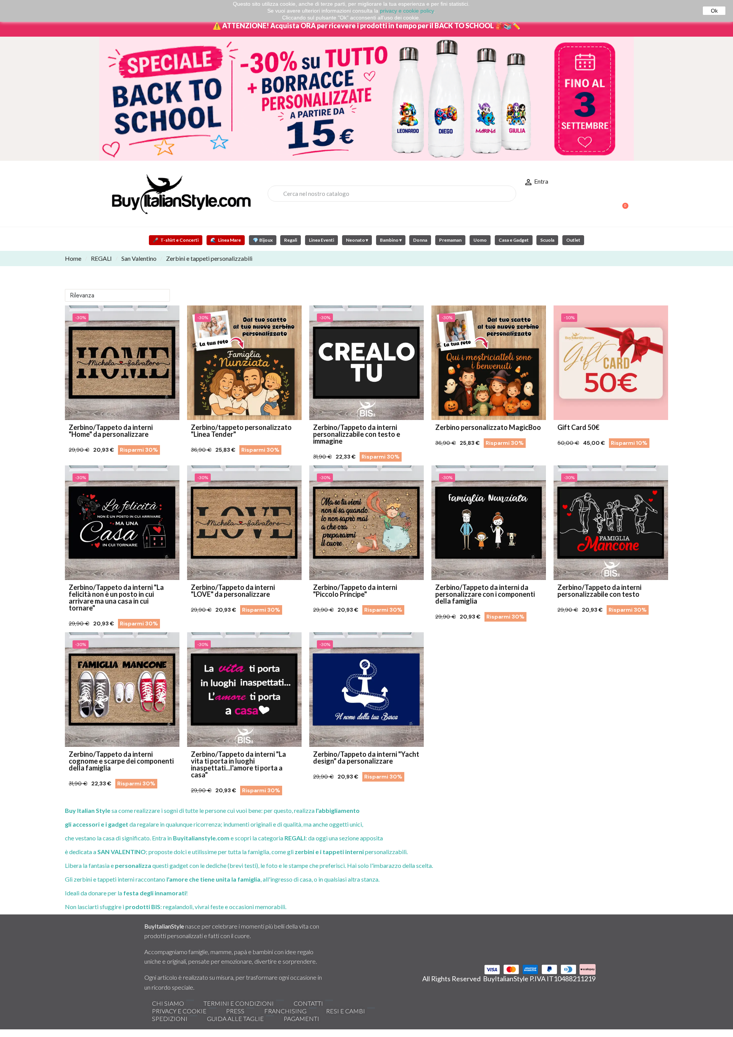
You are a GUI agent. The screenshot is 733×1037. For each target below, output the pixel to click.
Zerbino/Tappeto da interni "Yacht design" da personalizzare (366, 757)
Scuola (547, 240)
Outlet (573, 240)
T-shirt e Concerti (176, 240)
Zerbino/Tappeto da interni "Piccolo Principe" (355, 590)
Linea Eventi (321, 240)
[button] (622, 202)
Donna (420, 240)
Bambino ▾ (391, 240)
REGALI (101, 258)
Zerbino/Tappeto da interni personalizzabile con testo (599, 590)
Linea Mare (225, 240)
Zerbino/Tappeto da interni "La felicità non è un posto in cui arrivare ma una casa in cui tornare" (116, 597)
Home (73, 258)
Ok (714, 11)
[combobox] (392, 193)
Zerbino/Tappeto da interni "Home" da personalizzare (111, 430)
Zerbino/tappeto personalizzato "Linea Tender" (241, 430)
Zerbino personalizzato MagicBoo (488, 427)
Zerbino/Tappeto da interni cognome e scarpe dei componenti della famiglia (121, 761)
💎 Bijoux (263, 240)
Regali (290, 240)
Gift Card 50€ (578, 427)
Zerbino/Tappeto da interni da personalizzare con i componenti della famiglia (485, 594)
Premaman (450, 240)
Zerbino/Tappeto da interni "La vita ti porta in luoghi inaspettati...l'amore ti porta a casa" (238, 764)
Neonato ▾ (357, 240)
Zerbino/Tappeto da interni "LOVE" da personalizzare (233, 590)
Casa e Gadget (514, 240)
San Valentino (139, 258)
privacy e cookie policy (407, 11)
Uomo (480, 240)
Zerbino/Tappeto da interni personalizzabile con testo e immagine (356, 434)
